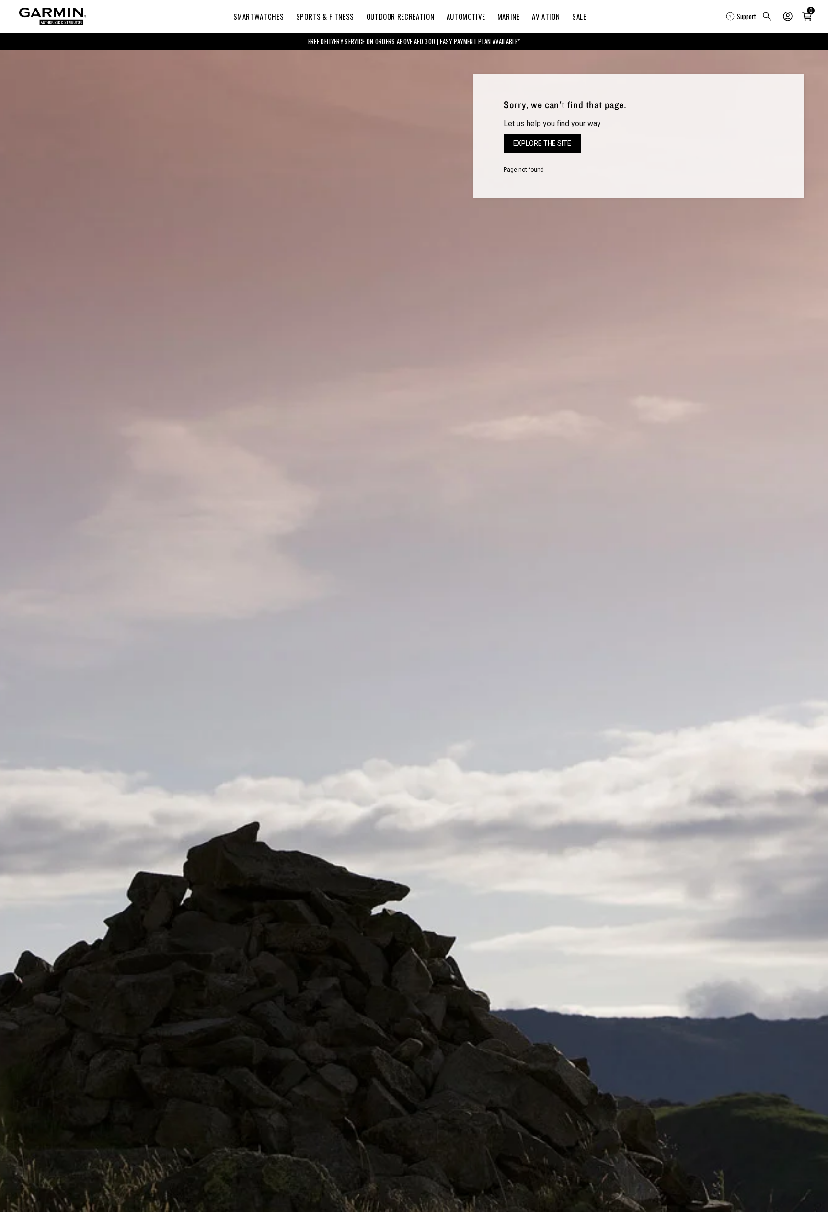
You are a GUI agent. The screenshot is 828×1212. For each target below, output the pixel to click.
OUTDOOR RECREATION (401, 16)
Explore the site (542, 143)
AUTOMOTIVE (466, 16)
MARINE (508, 16)
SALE (579, 16)
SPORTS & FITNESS (325, 16)
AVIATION (546, 16)
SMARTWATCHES (258, 16)
